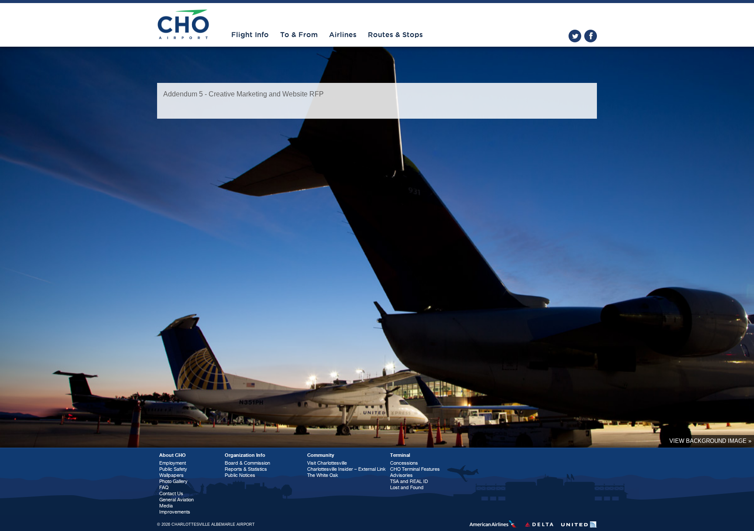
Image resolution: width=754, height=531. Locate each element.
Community (320, 455)
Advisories (401, 475)
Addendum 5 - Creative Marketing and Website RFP (243, 94)
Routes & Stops (395, 34)
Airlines (342, 34)
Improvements (174, 512)
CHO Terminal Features (415, 469)
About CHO (172, 455)
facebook (590, 36)
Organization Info (245, 455)
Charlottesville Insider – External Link (346, 469)
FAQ (163, 487)
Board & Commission (247, 463)
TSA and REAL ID (409, 481)
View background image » (710, 441)
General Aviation (176, 499)
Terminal (400, 455)
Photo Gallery (173, 481)
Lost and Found (407, 487)
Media (166, 506)
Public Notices (240, 475)
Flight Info (250, 34)
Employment (172, 463)
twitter (575, 36)
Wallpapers (171, 475)
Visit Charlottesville (327, 463)
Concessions (404, 463)
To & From (299, 34)
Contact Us (171, 493)
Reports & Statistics (246, 469)
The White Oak (322, 475)
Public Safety (173, 469)
